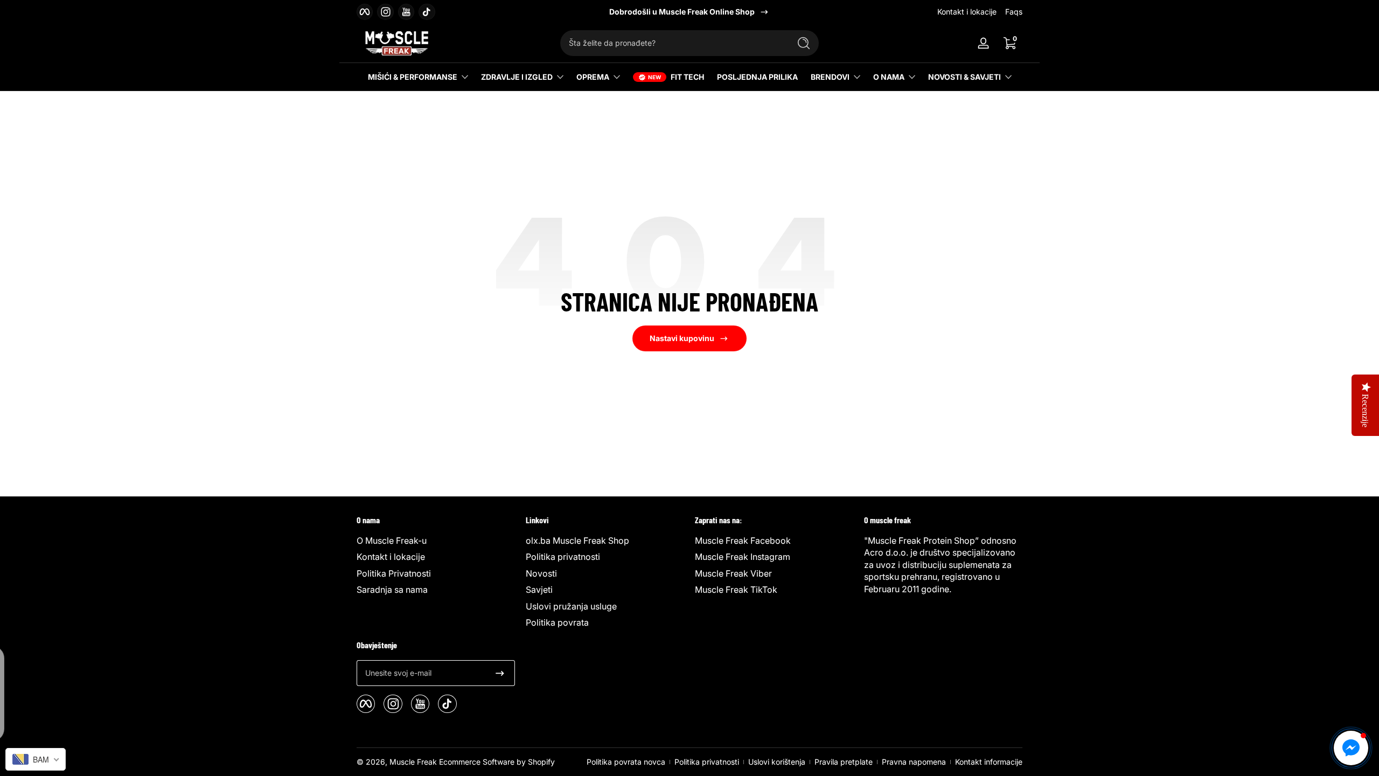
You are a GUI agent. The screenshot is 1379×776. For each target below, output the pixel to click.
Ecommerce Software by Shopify (497, 761)
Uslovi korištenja (776, 761)
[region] (689, 12)
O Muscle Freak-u (392, 540)
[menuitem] (436, 540)
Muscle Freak (413, 761)
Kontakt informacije (988, 761)
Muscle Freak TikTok (736, 589)
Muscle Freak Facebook (743, 540)
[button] (1009, 43)
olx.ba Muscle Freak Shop (577, 540)
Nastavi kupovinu (682, 338)
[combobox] (672, 43)
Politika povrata (557, 622)
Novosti (541, 573)
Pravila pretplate (843, 761)
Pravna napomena (914, 761)
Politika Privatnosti (394, 573)
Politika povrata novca (626, 761)
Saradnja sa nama (392, 589)
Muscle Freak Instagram (742, 556)
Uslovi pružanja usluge (571, 606)
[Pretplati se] (500, 673)
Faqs (1013, 11)
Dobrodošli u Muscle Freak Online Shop (682, 11)
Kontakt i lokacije (967, 11)
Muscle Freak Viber (733, 573)
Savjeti (539, 589)
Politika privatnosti (563, 556)
